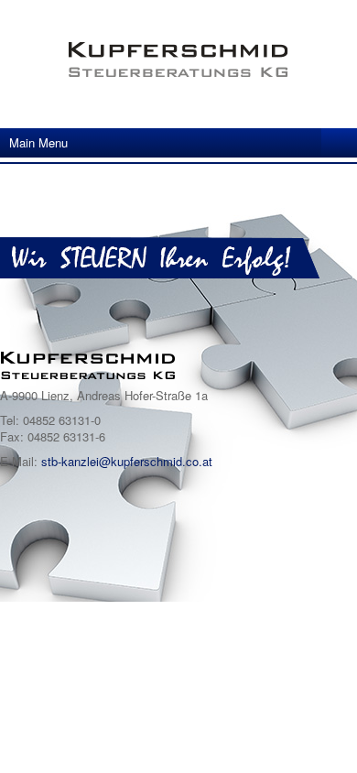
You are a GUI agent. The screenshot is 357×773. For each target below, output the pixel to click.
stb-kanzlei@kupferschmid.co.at (126, 461)
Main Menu (38, 142)
